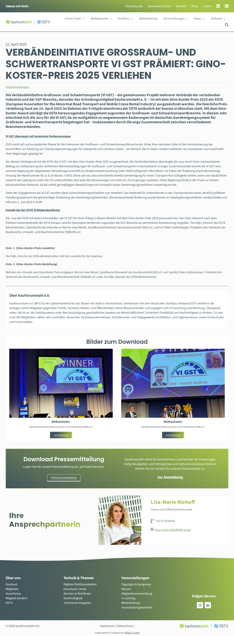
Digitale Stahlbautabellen (80, 584)
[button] (226, 24)
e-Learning (128, 598)
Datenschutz (125, 626)
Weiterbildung (130, 603)
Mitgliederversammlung (136, 593)
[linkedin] (208, 605)
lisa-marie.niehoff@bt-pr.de (173, 530)
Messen (126, 589)
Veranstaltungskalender (136, 607)
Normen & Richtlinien (77, 593)
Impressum (107, 626)
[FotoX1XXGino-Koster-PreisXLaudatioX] (61, 350)
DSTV (9, 603)
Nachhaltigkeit (73, 598)
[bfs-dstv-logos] (28, 21)
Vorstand (11, 584)
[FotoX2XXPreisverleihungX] (173, 350)
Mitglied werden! (16, 598)
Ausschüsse (13, 593)
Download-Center (75, 589)
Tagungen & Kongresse (136, 584)
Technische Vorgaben (77, 603)
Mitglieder (12, 589)
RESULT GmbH (132, 633)
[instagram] (200, 605)
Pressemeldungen (17, 87)
